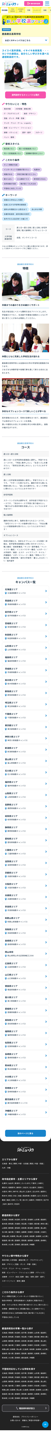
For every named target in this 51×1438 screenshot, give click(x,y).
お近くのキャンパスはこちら (17, 40)
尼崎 (13, 1200)
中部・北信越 (23, 1163)
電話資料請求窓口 (27, 1408)
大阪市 (4, 1191)
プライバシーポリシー (29, 1417)
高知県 (23, 1240)
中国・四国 (39, 1163)
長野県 (36, 1228)
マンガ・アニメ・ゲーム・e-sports (15, 1268)
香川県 (10, 1240)
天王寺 (44, 1195)
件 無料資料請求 (33, 3)
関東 (15, 1163)
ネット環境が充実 (9, 1296)
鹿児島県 (24, 1244)
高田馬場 (26, 1195)
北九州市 (36, 1191)
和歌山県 (5, 1236)
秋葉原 (33, 1195)
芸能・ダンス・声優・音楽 (25, 1264)
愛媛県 (17, 1240)
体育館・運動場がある (10, 1308)
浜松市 (25, 1187)
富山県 (43, 1228)
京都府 (30, 1232)
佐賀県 (36, 1240)
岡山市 (22, 1191)
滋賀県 (23, 1232)
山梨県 (4, 1228)
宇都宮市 (39, 1200)
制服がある (38, 1300)
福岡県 (30, 1240)
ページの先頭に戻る (45, 1424)
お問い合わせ (15, 1420)
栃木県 (4, 1223)
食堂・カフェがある (9, 1304)
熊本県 (4, 1244)
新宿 (10, 1195)
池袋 (19, 1195)
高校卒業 (5, 1260)
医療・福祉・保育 (27, 1276)
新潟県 (30, 1228)
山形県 (36, 1219)
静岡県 (10, 1228)
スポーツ (5, 1281)
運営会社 (16, 1417)
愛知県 (17, 1228)
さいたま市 (25, 1183)
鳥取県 (32, 1236)
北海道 (4, 1219)
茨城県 (17, 1223)
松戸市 (46, 1200)
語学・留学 (39, 1276)
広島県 (25, 1236)
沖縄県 (32, 1244)
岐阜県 (23, 1228)
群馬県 (10, 1223)
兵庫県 (12, 1236)
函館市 (31, 1200)
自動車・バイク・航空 (10, 1276)
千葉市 (33, 1183)
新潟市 (17, 1183)
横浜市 (4, 1187)
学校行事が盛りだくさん (28, 1304)
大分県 (10, 1244)
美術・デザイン (8, 1264)
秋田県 (17, 1219)
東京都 (36, 1223)
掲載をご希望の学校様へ (31, 1420)
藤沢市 (10, 1204)
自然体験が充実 (21, 1313)
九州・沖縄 (6, 1167)
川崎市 (40, 1183)
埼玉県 (23, 1223)
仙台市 (10, 1183)
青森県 (10, 1219)
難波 (3, 1200)
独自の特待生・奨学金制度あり (14, 1300)
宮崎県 (17, 1244)
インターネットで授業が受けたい (29, 1296)
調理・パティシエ (37, 1272)
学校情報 (4, 10)
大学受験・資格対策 (17, 1260)
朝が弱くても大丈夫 (36, 1313)
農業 (23, 1281)
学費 (28, 10)
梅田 (8, 1200)
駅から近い (43, 1304)
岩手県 (23, 1219)
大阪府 (43, 1232)
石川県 (4, 1232)
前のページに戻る (25, 1133)
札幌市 (4, 1183)
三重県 (17, 1232)
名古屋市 (32, 1187)
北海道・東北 (7, 1163)
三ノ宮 (18, 1200)
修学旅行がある (8, 1313)
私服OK (30, 1300)
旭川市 (25, 1200)
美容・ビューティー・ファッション (15, 1272)
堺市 (10, 1191)
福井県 (10, 1232)
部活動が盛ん (25, 1308)
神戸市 (15, 1191)
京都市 (40, 1187)
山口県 (44, 1236)
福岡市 (43, 1191)
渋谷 (14, 1195)
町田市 (17, 1204)
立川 (39, 1195)
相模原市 (11, 1187)
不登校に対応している (10, 1317)
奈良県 (36, 1232)
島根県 (38, 1236)
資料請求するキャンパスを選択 (25, 95)
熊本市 (4, 1195)
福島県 (43, 1219)
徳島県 (4, 1240)
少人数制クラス (38, 1308)
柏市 (5, 1204)
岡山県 (19, 1236)
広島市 (28, 1191)
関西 (31, 1163)
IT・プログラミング (34, 1260)
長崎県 (43, 1240)
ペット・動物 (15, 1281)
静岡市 (19, 1187)
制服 (45, 10)
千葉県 (30, 1223)
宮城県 (30, 1219)
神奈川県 (44, 1223)
